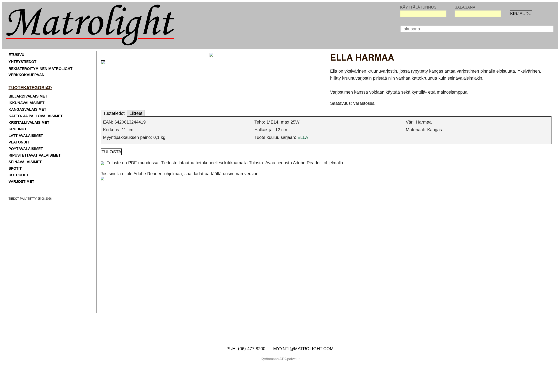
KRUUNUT (17, 129)
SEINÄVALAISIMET (25, 162)
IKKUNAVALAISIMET (26, 103)
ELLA (303, 137)
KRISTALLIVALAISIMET (29, 123)
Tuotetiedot (114, 113)
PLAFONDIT (19, 142)
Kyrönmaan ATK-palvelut (280, 359)
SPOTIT (15, 168)
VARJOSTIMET (21, 182)
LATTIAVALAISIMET (26, 136)
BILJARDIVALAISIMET (28, 96)
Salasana (465, 7)
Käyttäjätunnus (418, 7)
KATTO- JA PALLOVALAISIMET (36, 116)
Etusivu (16, 55)
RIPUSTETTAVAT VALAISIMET (35, 155)
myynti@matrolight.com (303, 348)
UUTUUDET (18, 175)
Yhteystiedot (22, 62)
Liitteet (136, 113)
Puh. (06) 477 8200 (245, 348)
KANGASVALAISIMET (27, 109)
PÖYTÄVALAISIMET (26, 149)
